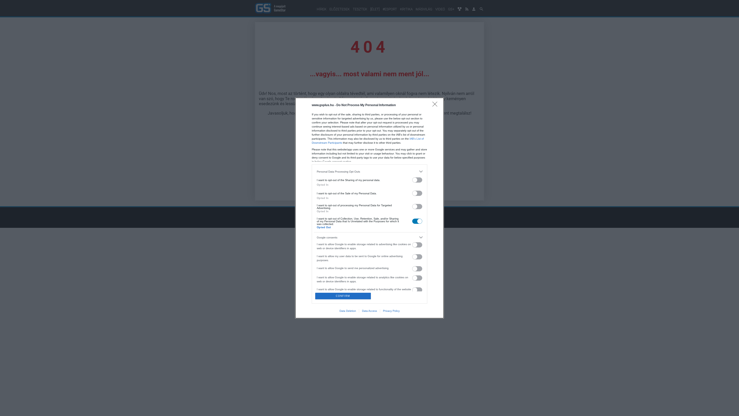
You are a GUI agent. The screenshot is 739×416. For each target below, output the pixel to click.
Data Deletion (347, 310)
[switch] (417, 180)
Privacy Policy (391, 310)
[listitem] (369, 171)
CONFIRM (343, 295)
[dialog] (369, 208)
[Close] (436, 105)
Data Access (369, 310)
